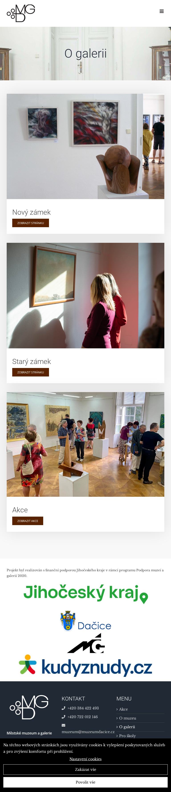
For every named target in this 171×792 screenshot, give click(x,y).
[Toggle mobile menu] (162, 11)
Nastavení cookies (85, 759)
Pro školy (127, 736)
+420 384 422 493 (83, 708)
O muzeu (127, 718)
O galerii (127, 727)
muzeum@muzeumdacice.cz (86, 732)
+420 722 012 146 (82, 717)
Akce (123, 709)
